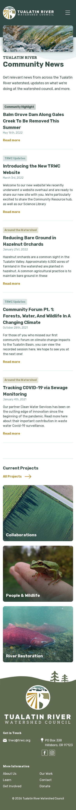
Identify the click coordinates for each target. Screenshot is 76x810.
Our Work (46, 774)
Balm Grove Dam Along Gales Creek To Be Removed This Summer (33, 121)
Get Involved (12, 786)
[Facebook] (45, 753)
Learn (7, 780)
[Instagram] (52, 753)
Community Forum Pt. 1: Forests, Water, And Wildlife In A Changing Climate (37, 316)
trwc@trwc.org (19, 740)
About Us (9, 774)
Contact (46, 780)
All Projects (12, 476)
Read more (11, 140)
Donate (45, 786)
